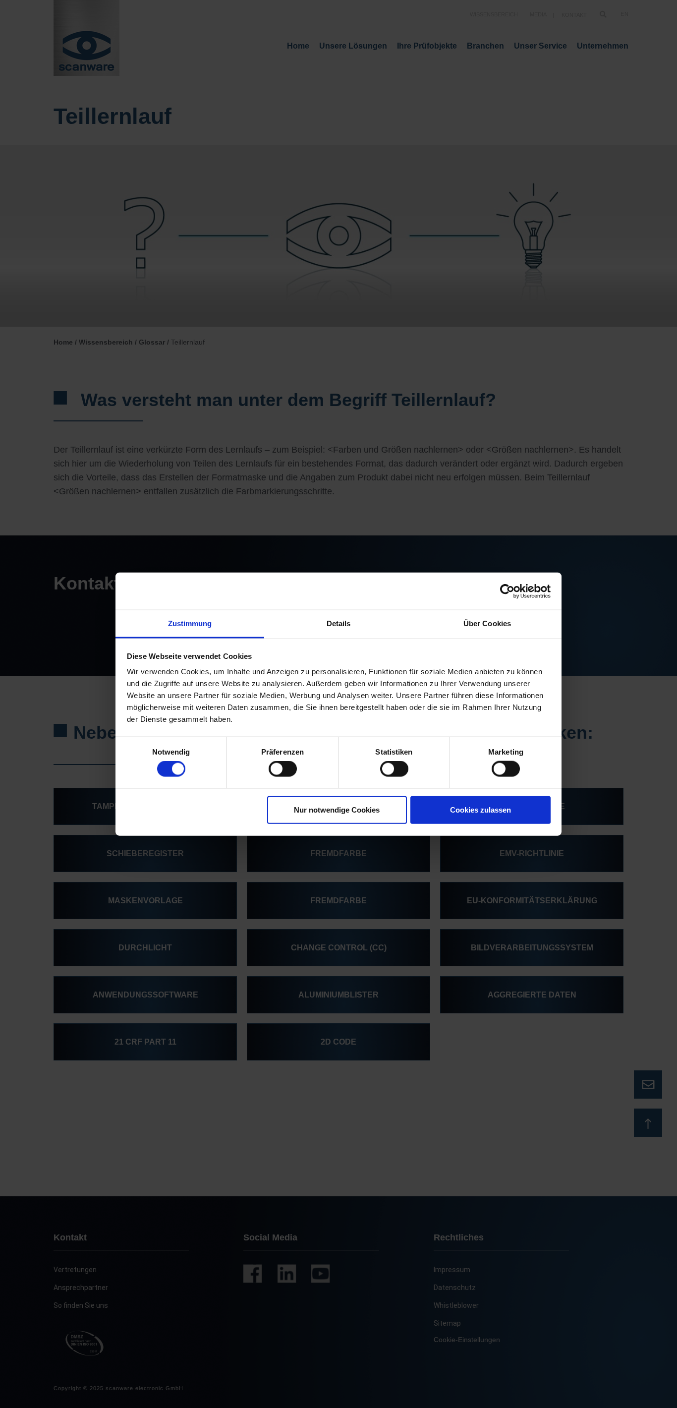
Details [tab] (339, 623)
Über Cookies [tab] (487, 623)
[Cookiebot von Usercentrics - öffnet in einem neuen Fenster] (507, 591)
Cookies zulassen (480, 809)
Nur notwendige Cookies (337, 809)
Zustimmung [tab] (190, 623)
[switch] (283, 769)
